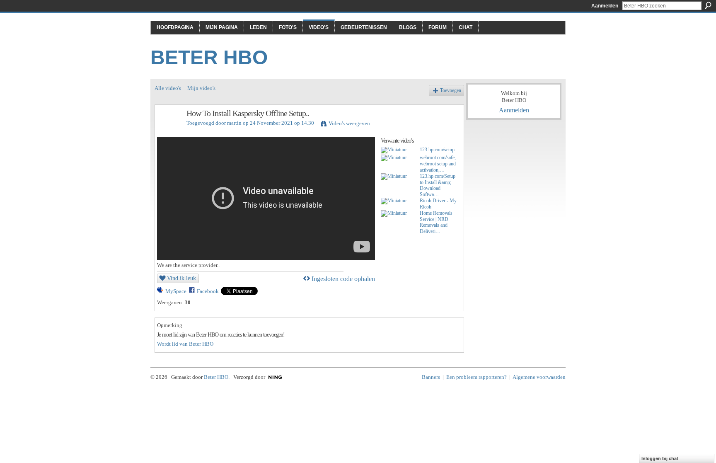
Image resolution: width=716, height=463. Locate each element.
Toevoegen (450, 90)
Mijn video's (201, 88)
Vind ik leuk (181, 278)
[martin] (170, 131)
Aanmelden (604, 6)
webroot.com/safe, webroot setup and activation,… (438, 164)
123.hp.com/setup (437, 150)
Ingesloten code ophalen (343, 278)
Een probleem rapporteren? (476, 377)
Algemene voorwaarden (539, 377)
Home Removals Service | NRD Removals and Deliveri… (436, 222)
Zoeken (708, 5)
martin (234, 123)
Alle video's (168, 88)
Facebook (208, 291)
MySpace (175, 291)
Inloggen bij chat (659, 458)
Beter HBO (209, 57)
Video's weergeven (349, 123)
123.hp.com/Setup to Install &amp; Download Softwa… (437, 185)
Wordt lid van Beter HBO (185, 344)
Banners (431, 377)
